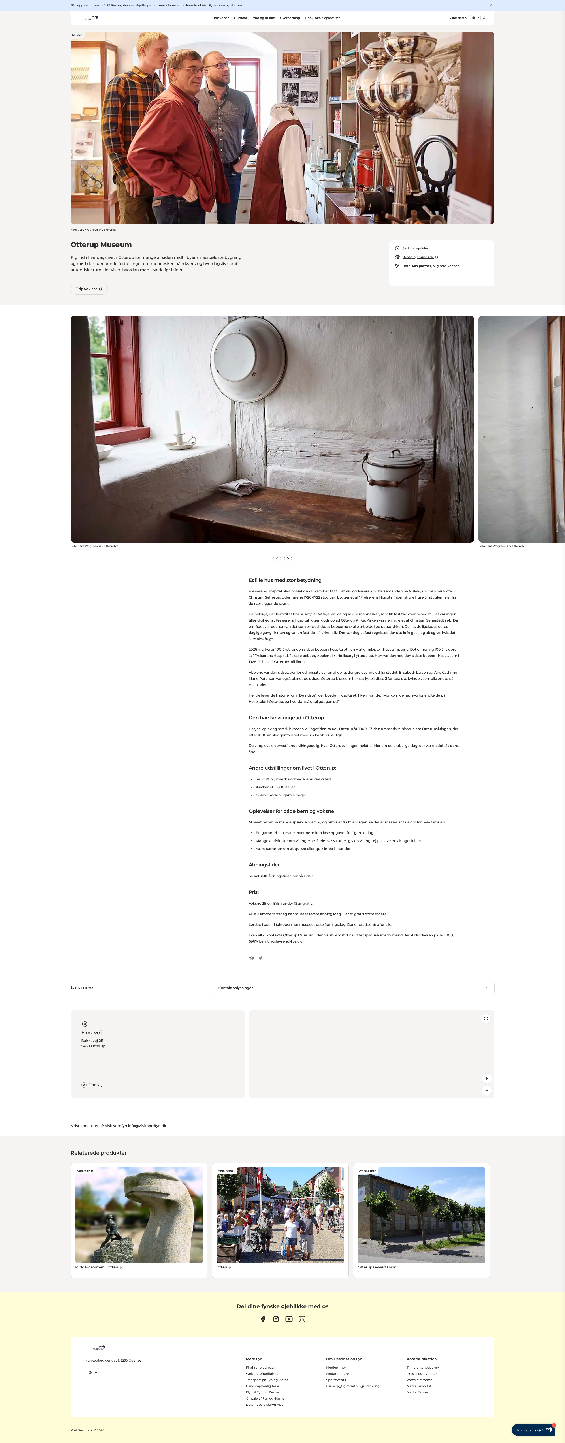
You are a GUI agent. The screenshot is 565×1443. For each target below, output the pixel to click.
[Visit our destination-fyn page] (302, 1319)
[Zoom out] (487, 1091)
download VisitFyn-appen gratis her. (214, 5)
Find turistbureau (260, 1368)
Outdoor (240, 18)
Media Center (417, 1392)
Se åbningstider (415, 248)
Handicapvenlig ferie (262, 1386)
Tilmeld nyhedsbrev (423, 1368)
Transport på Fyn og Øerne (267, 1380)
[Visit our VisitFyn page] (263, 1319)
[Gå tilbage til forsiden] (91, 18)
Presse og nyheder (422, 1374)
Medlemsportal (419, 1386)
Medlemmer (336, 1368)
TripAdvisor (86, 289)
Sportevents (336, 1380)
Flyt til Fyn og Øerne (262, 1392)
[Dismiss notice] (490, 5)
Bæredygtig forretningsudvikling (353, 1386)
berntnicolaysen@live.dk (280, 941)
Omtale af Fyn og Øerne (265, 1398)
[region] (371, 1054)
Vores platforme (419, 1380)
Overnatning (290, 18)
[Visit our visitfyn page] (276, 1319)
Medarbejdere (337, 1374)
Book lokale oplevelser (322, 18)
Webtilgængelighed (262, 1374)
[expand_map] (486, 1018)
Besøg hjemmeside (418, 257)
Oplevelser (220, 18)
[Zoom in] (487, 1078)
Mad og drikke (263, 18)
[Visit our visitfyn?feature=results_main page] (289, 1319)
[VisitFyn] (98, 1347)
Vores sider (457, 17)
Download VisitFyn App (265, 1405)
